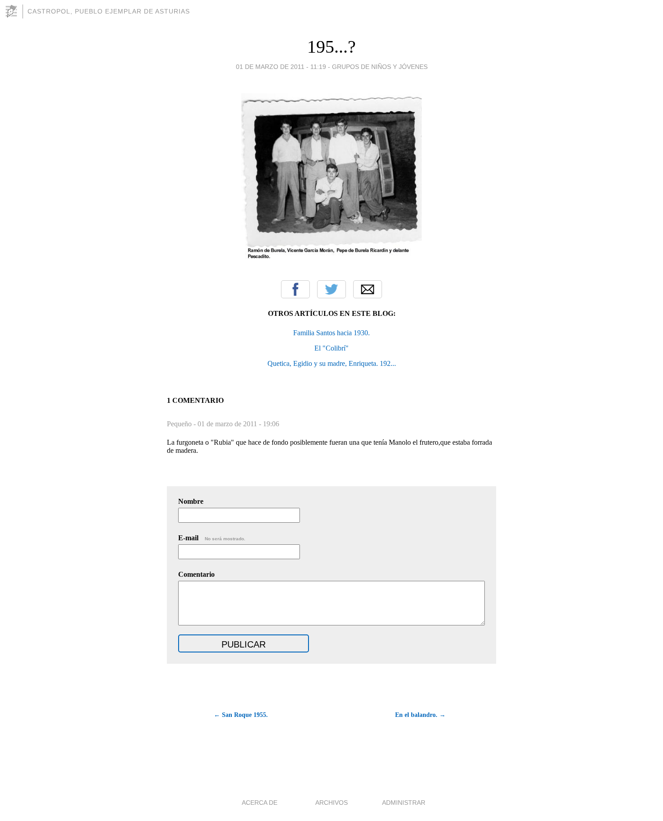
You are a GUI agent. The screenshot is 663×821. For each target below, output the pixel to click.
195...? (331, 46)
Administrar (403, 802)
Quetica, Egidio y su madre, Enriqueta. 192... (331, 363)
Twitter (331, 289)
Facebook (295, 289)
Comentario (196, 574)
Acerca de (259, 802)
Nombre (190, 501)
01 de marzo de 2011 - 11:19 (281, 66)
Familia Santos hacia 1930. (331, 333)
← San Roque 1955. (241, 715)
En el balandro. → (420, 715)
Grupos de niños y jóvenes (380, 66)
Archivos (331, 802)
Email (367, 289)
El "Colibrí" (331, 348)
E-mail (211, 538)
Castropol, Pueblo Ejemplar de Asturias (109, 11)
